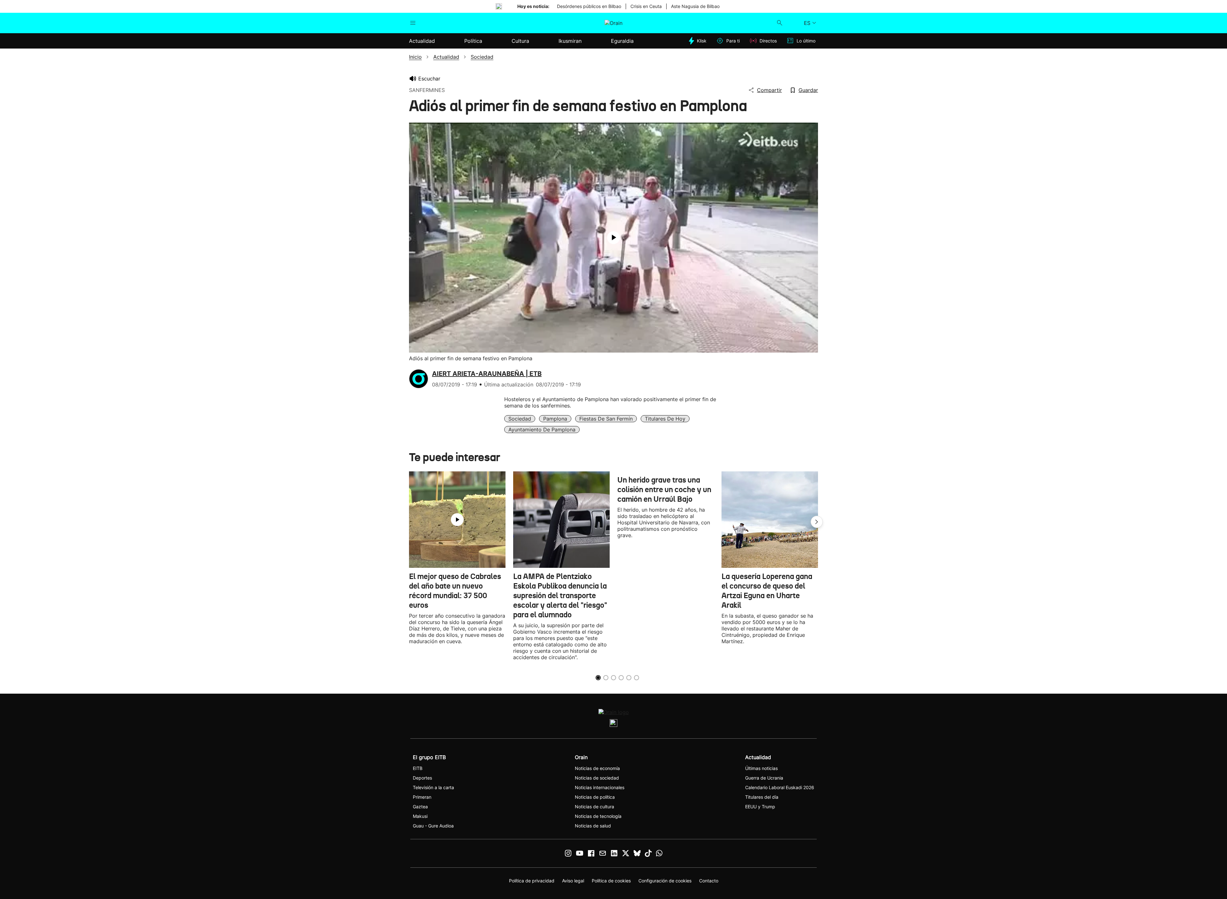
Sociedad (519, 418)
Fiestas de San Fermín (606, 418)
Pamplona (555, 418)
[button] (817, 522)
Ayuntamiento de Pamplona (541, 429)
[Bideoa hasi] (613, 237)
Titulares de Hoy (665, 418)
